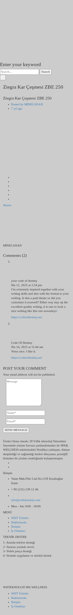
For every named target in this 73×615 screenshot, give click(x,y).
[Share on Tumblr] (12, 194)
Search (45, 71)
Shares (7, 205)
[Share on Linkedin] (12, 190)
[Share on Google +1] (12, 185)
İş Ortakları (18, 530)
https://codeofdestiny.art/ (26, 317)
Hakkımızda (19, 522)
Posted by (27, 104)
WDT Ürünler (20, 518)
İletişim (15, 526)
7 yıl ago (16, 108)
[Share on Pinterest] (12, 199)
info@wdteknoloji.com (25, 500)
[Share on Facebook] (12, 177)
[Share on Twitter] (12, 181)
